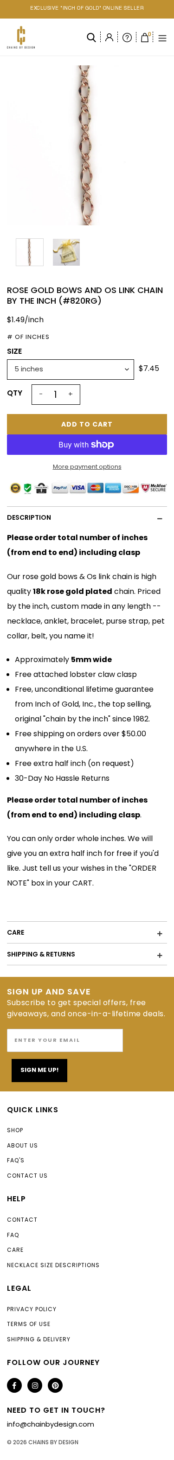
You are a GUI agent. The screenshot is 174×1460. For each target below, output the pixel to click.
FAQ (13, 1235)
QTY (14, 393)
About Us (22, 1145)
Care (15, 1250)
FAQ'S (16, 1160)
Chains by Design (53, 1442)
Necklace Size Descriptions (53, 1265)
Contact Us (27, 1175)
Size (14, 351)
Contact (22, 1220)
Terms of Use (29, 1324)
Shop (15, 1130)
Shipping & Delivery (39, 1339)
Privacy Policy (32, 1309)
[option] (87, 145)
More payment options (87, 466)
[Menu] (162, 37)
